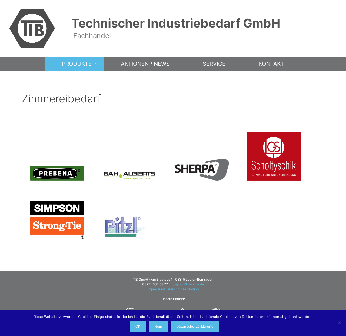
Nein (158, 326)
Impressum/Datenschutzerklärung (173, 289)
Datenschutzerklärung (195, 326)
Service (214, 63)
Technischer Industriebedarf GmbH (175, 23)
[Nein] (339, 322)
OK (137, 326)
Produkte (77, 63)
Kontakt (271, 63)
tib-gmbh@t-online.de (187, 284)
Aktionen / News (145, 63)
